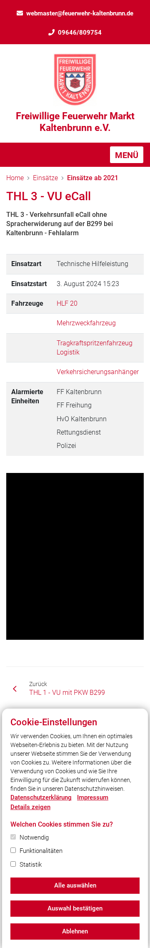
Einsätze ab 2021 (92, 178)
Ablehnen (75, 931)
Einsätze (45, 178)
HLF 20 (67, 303)
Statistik (31, 864)
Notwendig (34, 837)
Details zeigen (30, 807)
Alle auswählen (75, 885)
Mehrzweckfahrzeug (86, 323)
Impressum (92, 797)
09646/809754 (80, 32)
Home (15, 178)
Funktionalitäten (41, 851)
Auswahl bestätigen (75, 908)
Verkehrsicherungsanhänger (98, 372)
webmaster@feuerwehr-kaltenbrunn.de (79, 13)
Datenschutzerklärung (41, 797)
